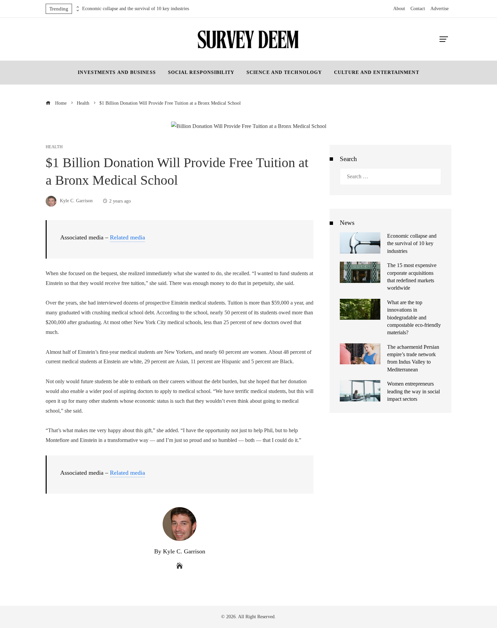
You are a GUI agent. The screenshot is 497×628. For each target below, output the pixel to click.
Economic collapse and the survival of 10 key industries (135, 8)
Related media (127, 237)
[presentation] (77, 7)
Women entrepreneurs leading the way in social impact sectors (413, 391)
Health (54, 147)
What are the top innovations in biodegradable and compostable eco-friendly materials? (414, 317)
